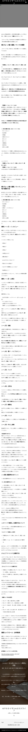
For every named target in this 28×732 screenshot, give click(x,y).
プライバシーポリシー (19, 722)
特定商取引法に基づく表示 (14, 725)
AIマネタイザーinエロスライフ (14, 2)
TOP (2, 722)
